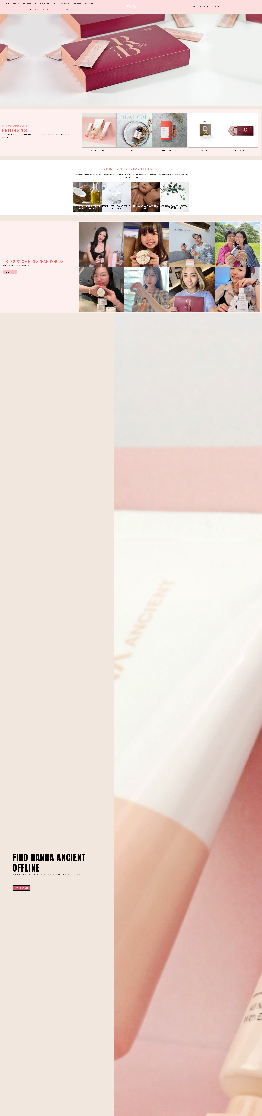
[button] (2, 60)
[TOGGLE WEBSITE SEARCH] (232, 6)
